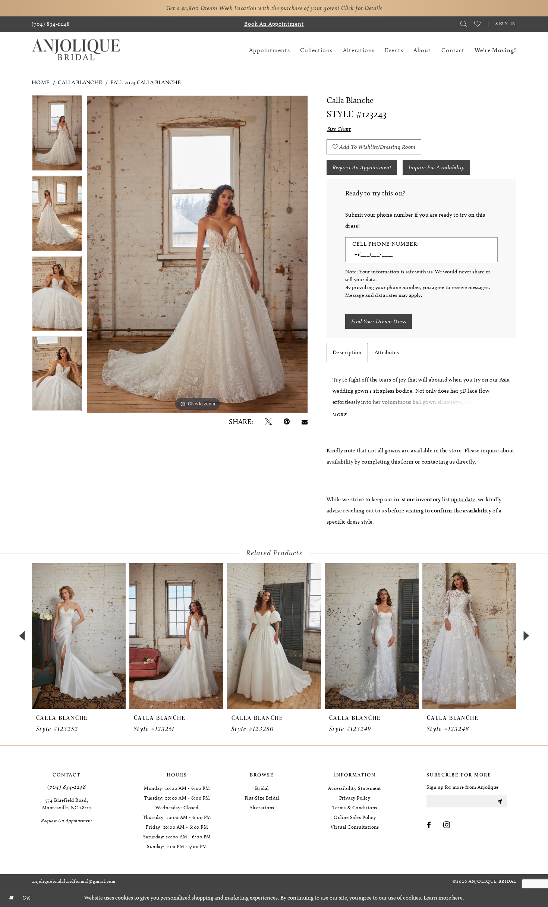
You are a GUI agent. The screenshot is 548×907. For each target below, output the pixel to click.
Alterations (261, 807)
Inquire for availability (436, 167)
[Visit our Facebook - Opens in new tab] (429, 825)
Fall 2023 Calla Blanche (145, 82)
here (457, 897)
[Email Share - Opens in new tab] (304, 421)
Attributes (387, 352)
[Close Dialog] (10, 897)
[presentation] (79, 636)
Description (347, 352)
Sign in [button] (505, 23)
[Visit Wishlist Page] (477, 23)
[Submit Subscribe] (499, 801)
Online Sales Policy (355, 817)
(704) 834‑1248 (66, 786)
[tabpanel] (57, 135)
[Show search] (463, 23)
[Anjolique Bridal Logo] (76, 50)
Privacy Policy (355, 798)
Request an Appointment (362, 167)
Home (41, 82)
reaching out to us (365, 510)
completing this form (387, 461)
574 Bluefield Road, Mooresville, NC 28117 (66, 803)
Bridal (261, 788)
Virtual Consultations (355, 827)
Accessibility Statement (354, 788)
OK (26, 897)
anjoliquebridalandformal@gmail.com (74, 881)
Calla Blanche (80, 82)
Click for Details (361, 8)
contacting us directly (448, 461)
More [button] (340, 414)
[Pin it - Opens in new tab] (286, 422)
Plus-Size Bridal (262, 798)
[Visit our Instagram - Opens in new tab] (447, 825)
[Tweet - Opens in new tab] (268, 422)
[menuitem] (51, 24)
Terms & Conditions (354, 807)
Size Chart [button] (339, 129)
